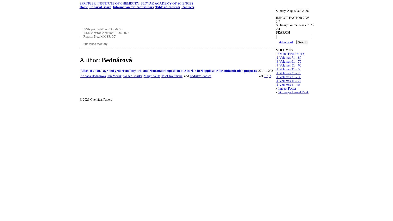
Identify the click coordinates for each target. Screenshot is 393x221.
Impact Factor (287, 88)
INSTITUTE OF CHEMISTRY (118, 3)
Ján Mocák (114, 76)
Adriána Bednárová (93, 76)
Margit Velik (152, 76)
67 (266, 76)
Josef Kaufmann (172, 76)
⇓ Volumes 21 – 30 (288, 77)
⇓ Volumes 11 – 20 (288, 81)
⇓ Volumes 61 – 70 (288, 61)
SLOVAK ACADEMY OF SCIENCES (167, 3)
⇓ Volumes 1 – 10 (288, 85)
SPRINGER (88, 3)
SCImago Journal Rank (293, 92)
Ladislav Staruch (200, 76)
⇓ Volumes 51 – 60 (288, 65)
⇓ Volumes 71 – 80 (288, 57)
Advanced (286, 42)
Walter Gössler (132, 76)
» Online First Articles (290, 53)
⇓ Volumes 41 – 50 (288, 69)
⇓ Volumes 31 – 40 (288, 73)
